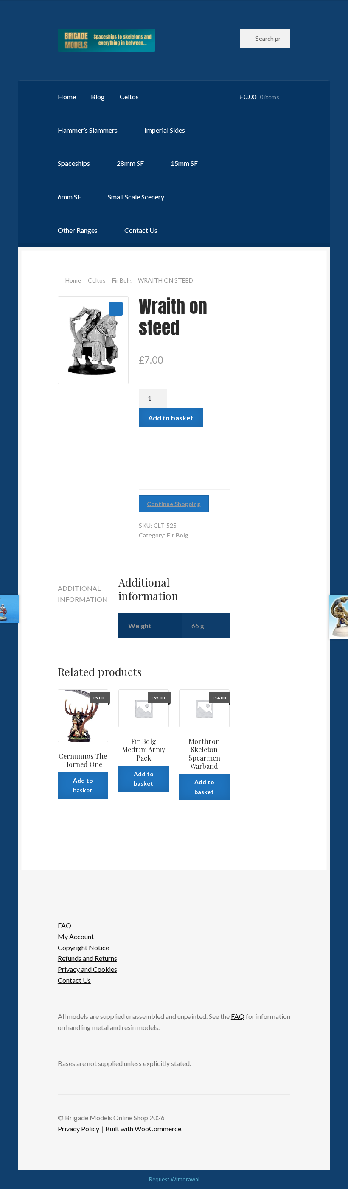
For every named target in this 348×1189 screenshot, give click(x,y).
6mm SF (69, 197)
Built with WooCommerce (143, 1129)
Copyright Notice (83, 947)
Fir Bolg (122, 280)
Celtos (129, 96)
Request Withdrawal (174, 1179)
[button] (116, 309)
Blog (98, 96)
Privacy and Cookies (87, 969)
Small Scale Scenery (136, 197)
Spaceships (74, 163)
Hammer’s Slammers (88, 130)
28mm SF (130, 163)
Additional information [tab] (83, 593)
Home (67, 96)
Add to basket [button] (83, 785)
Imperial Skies (164, 130)
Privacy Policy (78, 1129)
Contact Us (140, 230)
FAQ (64, 925)
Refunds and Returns (87, 958)
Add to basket (170, 418)
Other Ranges (78, 230)
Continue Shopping (173, 503)
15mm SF (184, 163)
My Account (76, 936)
